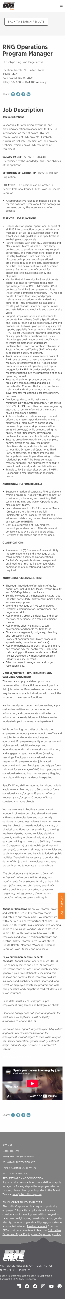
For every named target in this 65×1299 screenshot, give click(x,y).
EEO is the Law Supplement (18, 1156)
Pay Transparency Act (16, 1173)
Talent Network (61, 906)
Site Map (7, 1145)
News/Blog (7, 1270)
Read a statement (37, 1226)
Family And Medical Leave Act (20, 1168)
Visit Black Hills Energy (16, 1265)
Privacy (24, 1270)
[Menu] (61, 6)
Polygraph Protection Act (18, 1162)
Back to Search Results (26, 21)
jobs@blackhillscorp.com (27, 1194)
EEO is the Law (10, 1151)
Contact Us (44, 1265)
